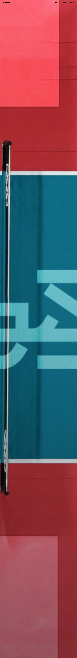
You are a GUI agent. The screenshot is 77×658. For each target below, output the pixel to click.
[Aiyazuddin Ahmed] (6, 2)
